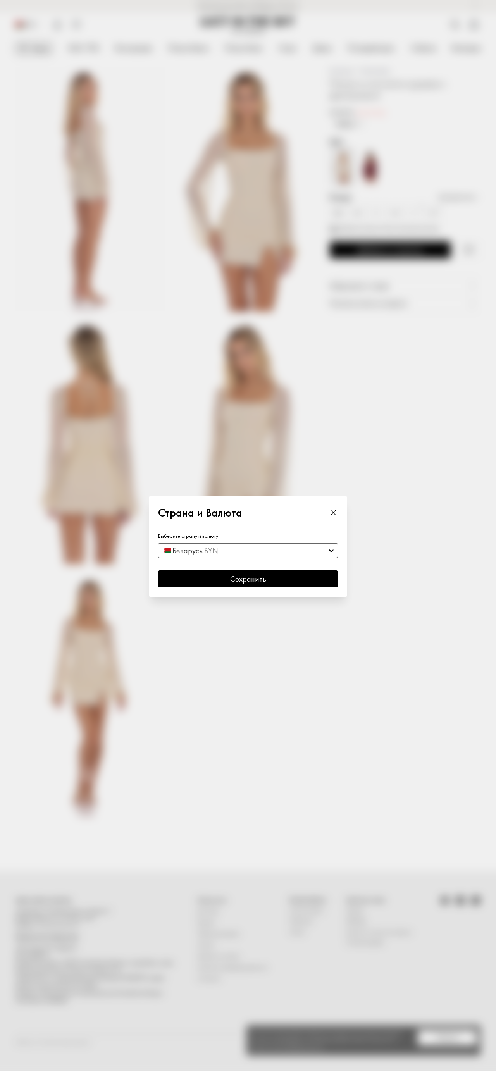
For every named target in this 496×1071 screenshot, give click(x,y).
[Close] (333, 512)
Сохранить (248, 579)
